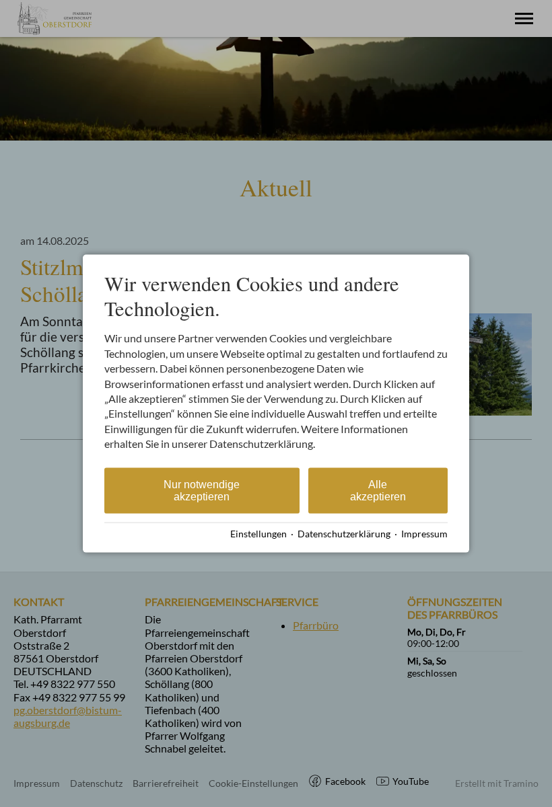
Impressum (424, 534)
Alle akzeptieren (378, 490)
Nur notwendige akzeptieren (202, 490)
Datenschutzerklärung (344, 534)
